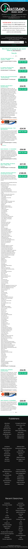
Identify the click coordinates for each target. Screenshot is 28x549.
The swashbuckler (21, 505)
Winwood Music (20, 477)
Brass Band (4, 38)
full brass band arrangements (7, 533)
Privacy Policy (11, 546)
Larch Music (7, 461)
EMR (21, 427)
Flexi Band (20, 38)
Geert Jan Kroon (20, 434)
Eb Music (21, 533)
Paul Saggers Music (20, 459)
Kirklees (7, 457)
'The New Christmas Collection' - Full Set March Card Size (9, 173)
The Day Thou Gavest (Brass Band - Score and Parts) (9, 77)
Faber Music (20, 428)
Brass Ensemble (9, 38)
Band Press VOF (7, 428)
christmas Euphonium (21, 535)
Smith (20, 531)
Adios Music (7, 423)
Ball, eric (21, 528)
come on (21, 526)
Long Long (20, 514)
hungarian (20, 517)
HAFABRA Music (20, 437)
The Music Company (20, 469)
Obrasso (21, 455)
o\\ (7, 530)
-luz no (20, 524)
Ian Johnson (7, 446)
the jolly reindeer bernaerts (7, 531)
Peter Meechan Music (7, 471)
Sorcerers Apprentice (7, 539)
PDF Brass (21, 461)
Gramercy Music (20, 436)
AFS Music (7, 425)
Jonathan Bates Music (7, 448)
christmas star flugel (20, 519)
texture (20, 523)
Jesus (7, 508)
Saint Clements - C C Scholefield (8, 149)
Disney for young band (21, 510)
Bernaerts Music (7, 430)
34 (7, 521)
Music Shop (20, 450)
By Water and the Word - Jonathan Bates (7, 86)
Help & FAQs (14, 44)
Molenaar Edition (20, 446)
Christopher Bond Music (20, 423)
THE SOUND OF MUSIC (7, 505)
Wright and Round (21, 482)
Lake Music (7, 459)
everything (20, 539)
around (20, 506)
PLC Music (7, 473)
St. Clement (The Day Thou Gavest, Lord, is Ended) (7, 68)
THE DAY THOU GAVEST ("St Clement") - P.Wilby (7, 59)
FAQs (15, 546)
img (21, 521)
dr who (7, 515)
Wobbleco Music (20, 478)
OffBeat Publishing (21, 457)
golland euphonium (20, 512)
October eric (7, 523)
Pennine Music (7, 469)
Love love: (7, 517)
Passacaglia (7, 537)
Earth (21, 515)
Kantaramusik (7, 453)
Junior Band (15, 38)
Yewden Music (21, 484)
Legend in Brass (7, 526)
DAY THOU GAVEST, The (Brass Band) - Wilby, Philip (8, 164)
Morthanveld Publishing (20, 448)
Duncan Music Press (20, 425)
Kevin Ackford (7, 455)
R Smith (7, 477)
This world (20, 530)
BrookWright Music (7, 434)
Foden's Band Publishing (20, 430)
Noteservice (20, 453)
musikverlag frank (21, 452)
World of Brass (21, 480)
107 (7, 510)
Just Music (7, 452)
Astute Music (7, 427)
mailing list (9, 14)
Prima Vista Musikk (7, 475)
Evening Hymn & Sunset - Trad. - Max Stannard (8, 128)
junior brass (20, 503)
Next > (16, 55)
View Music (4, 145)
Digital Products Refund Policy (22, 546)
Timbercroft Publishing (21, 471)
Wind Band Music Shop (21, 0)
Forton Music (21, 432)
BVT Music (7, 436)
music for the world (7, 519)
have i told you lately (7, 524)
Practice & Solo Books (15, 39)
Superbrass (7, 484)
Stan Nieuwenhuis (7, 480)
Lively (20, 537)
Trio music (7, 535)
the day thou (7, 503)
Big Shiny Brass (7, 432)
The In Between (20, 508)
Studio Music (7, 482)
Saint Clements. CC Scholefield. (8, 400)
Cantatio (7, 437)
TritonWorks (20, 475)
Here (7, 512)
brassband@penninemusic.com (14, 18)
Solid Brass (7, 478)
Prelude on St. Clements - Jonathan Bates (7, 370)
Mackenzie (7, 528)
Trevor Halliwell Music (20, 473)
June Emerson (7, 450)
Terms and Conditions (4, 546)
